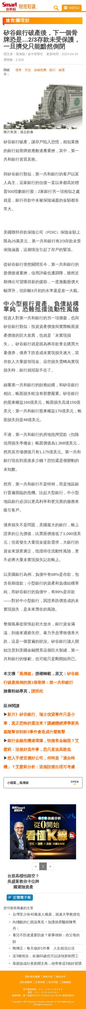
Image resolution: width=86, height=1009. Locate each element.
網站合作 (61, 976)
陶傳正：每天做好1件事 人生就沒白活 (44, 948)
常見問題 (53, 982)
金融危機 (40, 70)
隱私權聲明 (26, 982)
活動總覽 (66, 982)
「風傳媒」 (25, 673)
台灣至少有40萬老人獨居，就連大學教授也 (46, 914)
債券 (18, 70)
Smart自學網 (10, 6)
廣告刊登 (48, 976)
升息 (28, 70)
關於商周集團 (32, 976)
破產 (62, 70)
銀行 (52, 70)
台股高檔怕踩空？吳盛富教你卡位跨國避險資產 (23, 881)
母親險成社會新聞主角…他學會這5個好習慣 (47, 963)
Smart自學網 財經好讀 (28, 6)
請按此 (37, 691)
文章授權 (40, 982)
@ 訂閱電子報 (20, 897)
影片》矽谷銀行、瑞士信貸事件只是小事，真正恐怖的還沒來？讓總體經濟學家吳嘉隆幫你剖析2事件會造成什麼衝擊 (41, 723)
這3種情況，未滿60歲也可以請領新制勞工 (46, 956)
